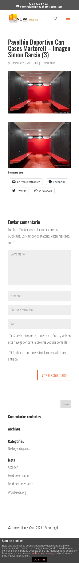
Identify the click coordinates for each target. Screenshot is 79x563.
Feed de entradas (18, 475)
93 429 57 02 (40, 3)
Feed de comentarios (20, 483)
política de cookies (41, 553)
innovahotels (18, 63)
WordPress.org (17, 492)
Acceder (13, 467)
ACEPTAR (39, 559)
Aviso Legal (52, 527)
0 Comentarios (48, 63)
